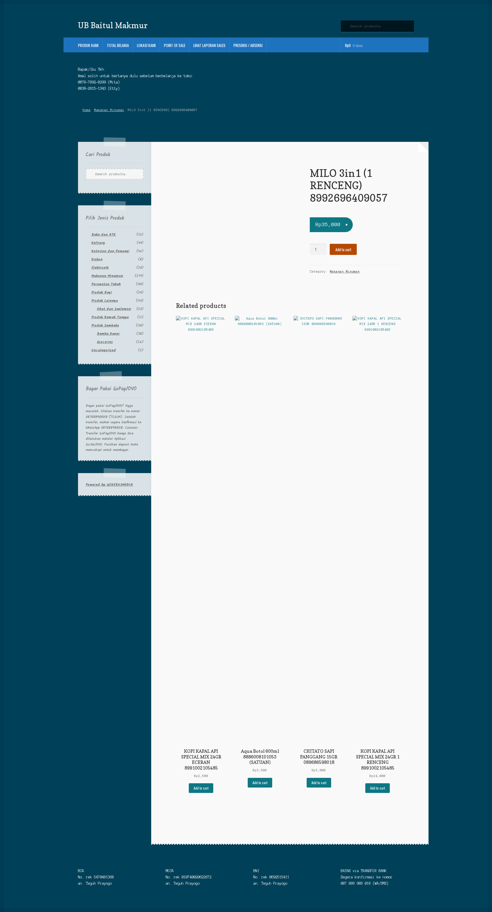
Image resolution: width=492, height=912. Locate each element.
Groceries (105, 342)
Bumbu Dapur (108, 333)
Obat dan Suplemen (114, 309)
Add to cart (343, 249)
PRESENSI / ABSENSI (248, 45)
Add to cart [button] (201, 788)
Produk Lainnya (104, 300)
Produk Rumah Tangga (110, 317)
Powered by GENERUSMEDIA (109, 484)
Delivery (98, 243)
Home (86, 110)
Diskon (96, 259)
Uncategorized (103, 350)
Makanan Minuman (109, 110)
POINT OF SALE (174, 45)
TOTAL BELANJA (118, 45)
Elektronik (99, 267)
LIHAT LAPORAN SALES (209, 45)
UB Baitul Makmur (112, 25)
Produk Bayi (101, 292)
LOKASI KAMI (146, 45)
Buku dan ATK (103, 234)
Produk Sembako (105, 325)
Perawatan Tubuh (106, 284)
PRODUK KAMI (88, 45)
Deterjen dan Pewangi (110, 251)
